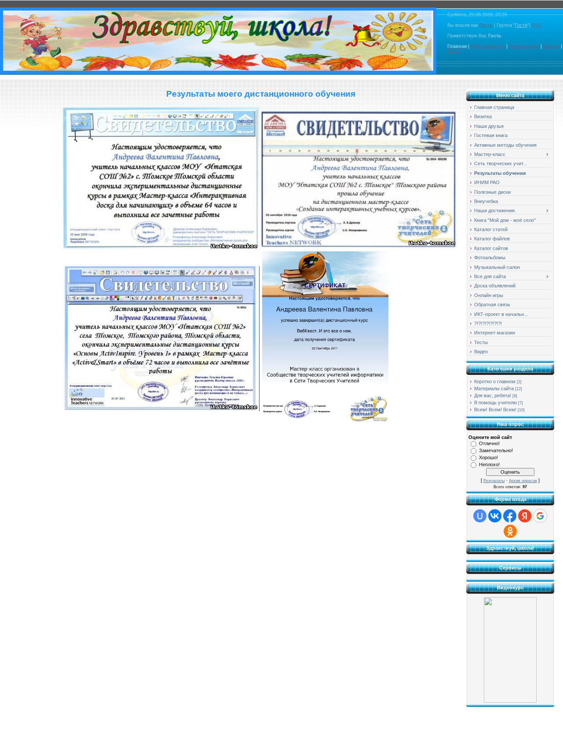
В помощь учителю (495, 402)
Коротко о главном (494, 381)
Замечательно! (496, 450)
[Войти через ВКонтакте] (494, 515)
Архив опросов (523, 481)
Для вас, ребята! (492, 395)
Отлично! (489, 443)
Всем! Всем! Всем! (495, 409)
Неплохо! (489, 464)
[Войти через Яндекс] (524, 515)
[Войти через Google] (540, 516)
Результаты (494, 481)
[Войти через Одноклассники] (510, 531)
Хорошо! (488, 457)
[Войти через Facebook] (509, 515)
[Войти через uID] (479, 515)
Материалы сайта (494, 388)
